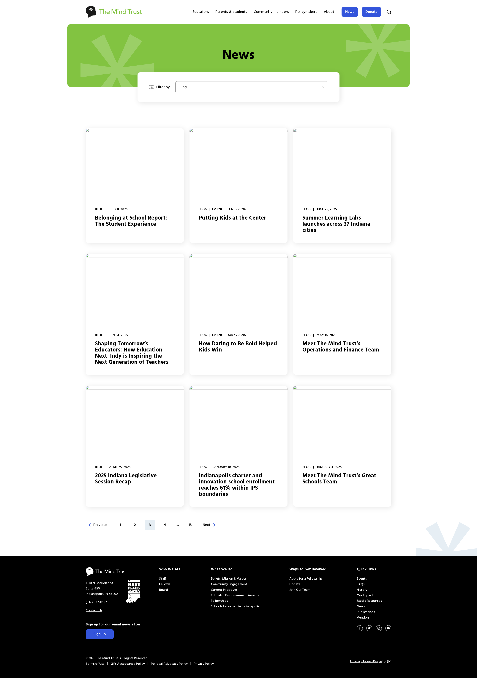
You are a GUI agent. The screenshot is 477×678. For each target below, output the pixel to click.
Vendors (363, 617)
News (349, 12)
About (329, 12)
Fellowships (219, 601)
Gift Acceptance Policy (128, 664)
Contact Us (94, 610)
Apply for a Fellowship (305, 578)
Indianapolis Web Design (366, 661)
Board (163, 590)
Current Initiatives (224, 590)
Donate (371, 12)
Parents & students (231, 12)
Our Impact (365, 595)
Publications (366, 612)
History (362, 590)
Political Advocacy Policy (169, 664)
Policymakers (306, 12)
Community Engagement (229, 584)
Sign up (100, 634)
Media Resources (369, 601)
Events (362, 578)
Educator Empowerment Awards (235, 595)
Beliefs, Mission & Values (229, 578)
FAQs (360, 584)
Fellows (164, 584)
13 (190, 525)
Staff (162, 578)
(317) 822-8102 (96, 602)
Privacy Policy (204, 664)
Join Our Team (299, 590)
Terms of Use (95, 664)
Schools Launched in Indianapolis (235, 606)
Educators (200, 12)
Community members (271, 12)
